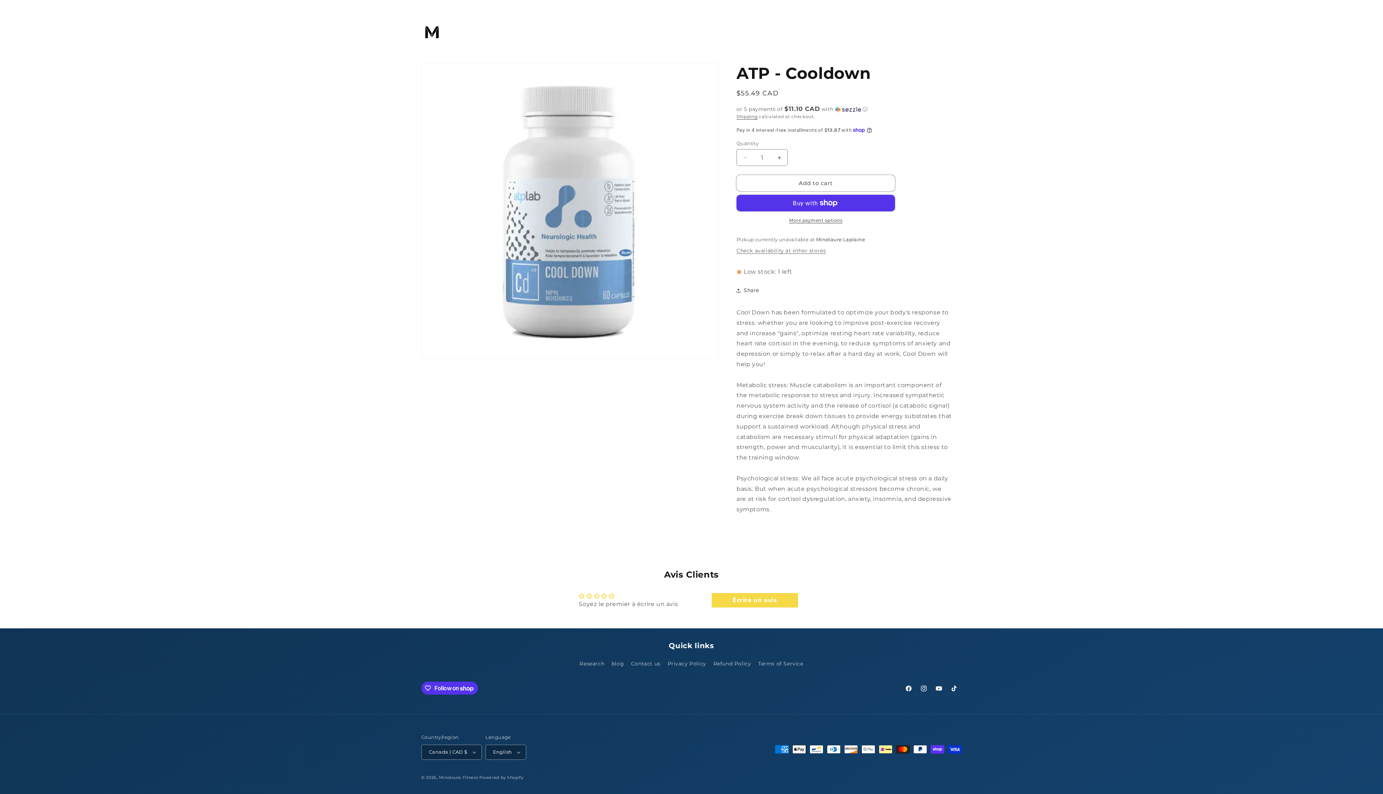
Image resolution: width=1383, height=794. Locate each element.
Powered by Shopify (501, 777)
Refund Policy (732, 663)
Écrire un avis (755, 600)
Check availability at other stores (781, 250)
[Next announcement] (959, 7)
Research (591, 663)
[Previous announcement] (424, 7)
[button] (467, 32)
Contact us (646, 663)
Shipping (747, 116)
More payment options (815, 220)
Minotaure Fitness (458, 777)
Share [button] (751, 290)
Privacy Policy (687, 663)
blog (618, 663)
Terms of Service (781, 663)
